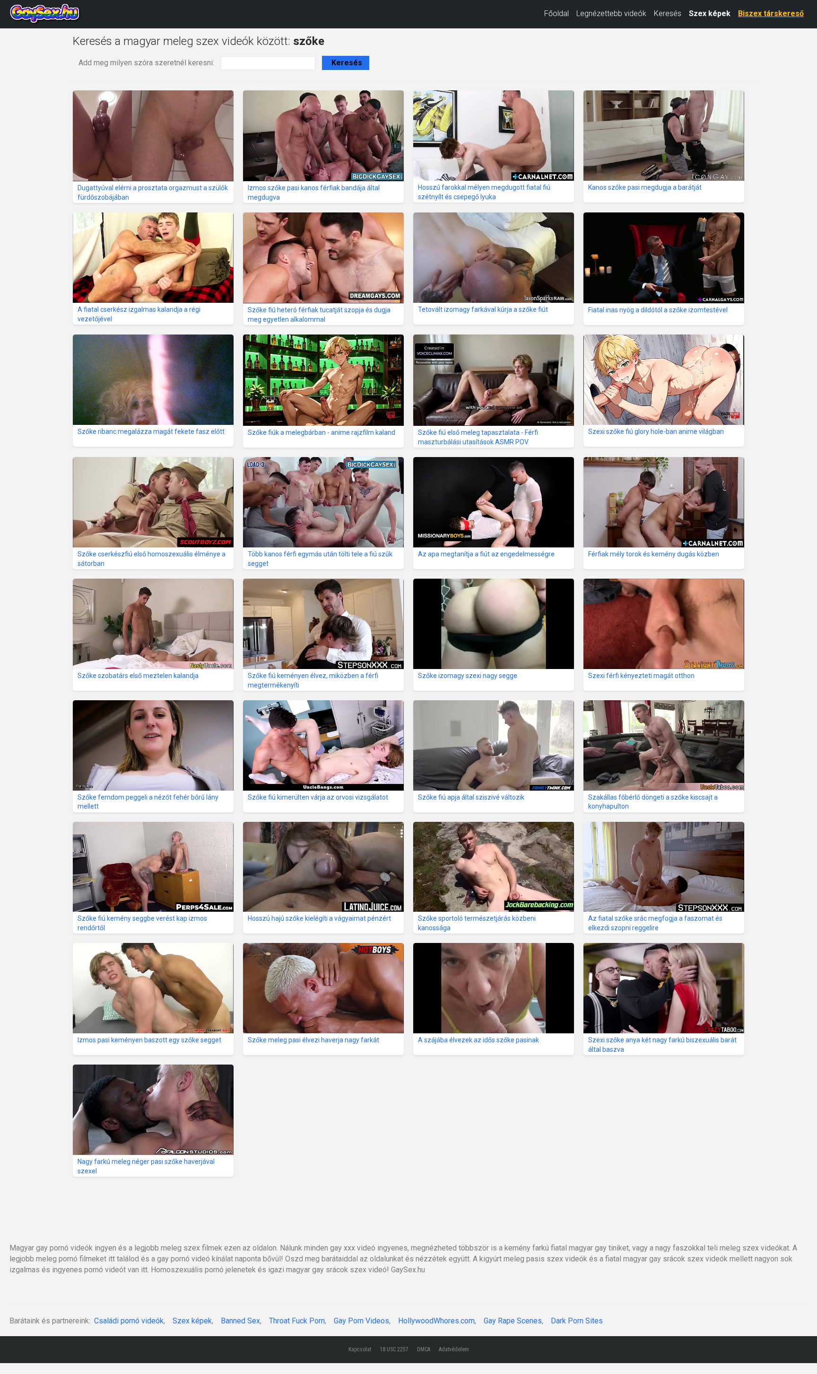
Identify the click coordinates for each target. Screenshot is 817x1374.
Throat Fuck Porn (297, 1320)
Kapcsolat (359, 1349)
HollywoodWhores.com (436, 1320)
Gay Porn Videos (361, 1320)
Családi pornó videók (129, 1320)
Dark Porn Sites (577, 1320)
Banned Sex (240, 1320)
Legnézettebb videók (611, 13)
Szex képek (709, 13)
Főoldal (556, 13)
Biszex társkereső (771, 13)
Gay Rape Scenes (513, 1320)
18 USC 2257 (394, 1349)
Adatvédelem (454, 1349)
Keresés (667, 13)
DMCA (423, 1349)
